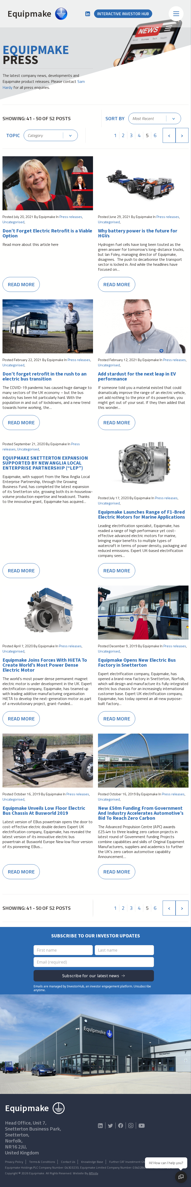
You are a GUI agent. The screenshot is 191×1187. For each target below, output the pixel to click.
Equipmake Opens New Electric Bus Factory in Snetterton (137, 662)
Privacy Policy (14, 1161)
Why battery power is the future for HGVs (137, 233)
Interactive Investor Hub (123, 14)
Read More (21, 284)
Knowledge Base (92, 1161)
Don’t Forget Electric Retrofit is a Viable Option (47, 233)
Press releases (70, 216)
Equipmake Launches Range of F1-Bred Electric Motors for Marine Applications (141, 514)
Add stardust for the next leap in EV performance (137, 376)
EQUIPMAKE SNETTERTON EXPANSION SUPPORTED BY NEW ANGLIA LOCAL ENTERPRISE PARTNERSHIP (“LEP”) (45, 462)
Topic (13, 135)
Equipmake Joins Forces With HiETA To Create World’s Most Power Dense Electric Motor (44, 664)
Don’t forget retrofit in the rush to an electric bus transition (44, 376)
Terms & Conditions (42, 1161)
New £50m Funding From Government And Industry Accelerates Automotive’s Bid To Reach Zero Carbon (141, 813)
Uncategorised (13, 221)
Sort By (115, 118)
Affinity (93, 1173)
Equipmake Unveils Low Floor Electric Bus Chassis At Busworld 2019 (43, 810)
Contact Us (68, 1161)
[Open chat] (181, 1177)
